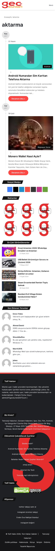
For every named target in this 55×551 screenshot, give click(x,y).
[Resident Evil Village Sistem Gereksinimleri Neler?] (9, 298)
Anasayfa (7, 17)
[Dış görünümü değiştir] (42, 6)
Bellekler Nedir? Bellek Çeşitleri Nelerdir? (27, 459)
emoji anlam (27, 465)
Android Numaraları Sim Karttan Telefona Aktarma (27, 449)
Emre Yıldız (18, 314)
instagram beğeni (27, 523)
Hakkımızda (23, 542)
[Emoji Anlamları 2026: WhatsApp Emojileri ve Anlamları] (9, 252)
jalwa (15, 360)
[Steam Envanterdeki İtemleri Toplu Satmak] (9, 286)
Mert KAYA (17, 349)
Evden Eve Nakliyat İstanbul (27, 517)
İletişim (39, 542)
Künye (32, 542)
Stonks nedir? (27, 443)
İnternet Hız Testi (27, 470)
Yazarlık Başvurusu (27, 546)
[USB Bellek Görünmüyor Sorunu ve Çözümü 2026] (9, 263)
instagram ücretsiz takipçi (27, 512)
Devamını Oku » (18, 99)
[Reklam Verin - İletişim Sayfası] (10, 211)
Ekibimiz (47, 542)
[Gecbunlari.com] (12, 5)
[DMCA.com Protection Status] (21, 492)
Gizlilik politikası (11, 542)
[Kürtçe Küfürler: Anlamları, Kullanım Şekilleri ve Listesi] (9, 275)
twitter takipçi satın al (27, 507)
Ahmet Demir (18, 325)
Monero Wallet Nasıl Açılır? (24, 156)
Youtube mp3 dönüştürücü (27, 475)
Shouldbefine (19, 337)
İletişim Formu (20, 395)
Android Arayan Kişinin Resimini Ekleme (27, 454)
